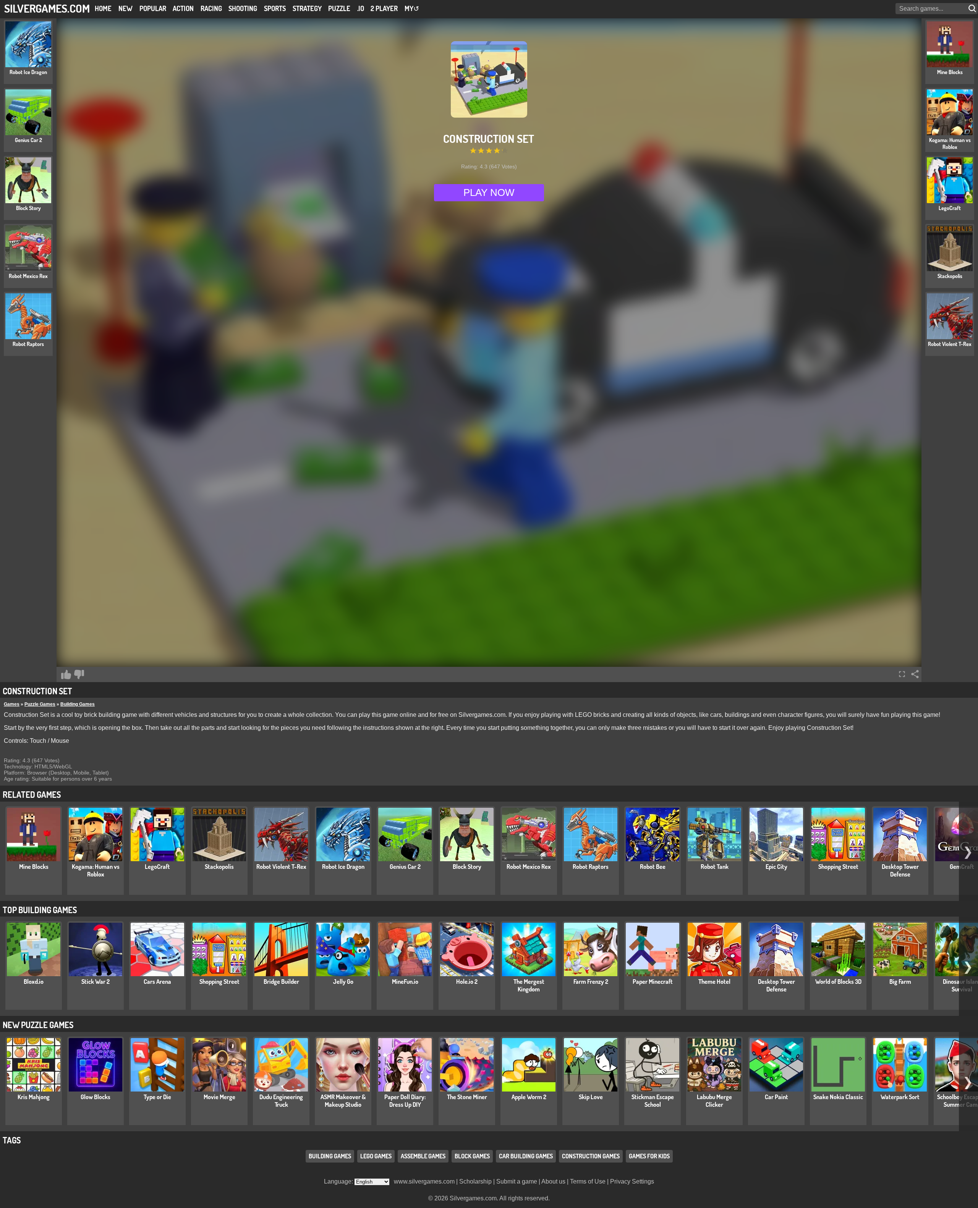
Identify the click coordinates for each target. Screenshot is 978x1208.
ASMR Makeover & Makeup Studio (343, 1100)
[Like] (66, 674)
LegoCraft (157, 866)
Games (11, 704)
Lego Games (376, 1156)
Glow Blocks (95, 1097)
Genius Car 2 (405, 866)
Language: (339, 1181)
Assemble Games (423, 1156)
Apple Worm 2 (529, 1097)
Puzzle (339, 8)
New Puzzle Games (38, 1024)
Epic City (776, 866)
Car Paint (776, 1097)
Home (103, 8)
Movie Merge (219, 1097)
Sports (275, 8)
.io (360, 8)
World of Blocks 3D (838, 981)
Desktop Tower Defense (900, 870)
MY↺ (412, 8)
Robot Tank (715, 866)
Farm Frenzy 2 (590, 981)
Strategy (307, 8)
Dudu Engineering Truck (281, 1100)
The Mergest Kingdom (528, 985)
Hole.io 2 (467, 981)
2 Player (384, 8)
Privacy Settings (632, 1181)
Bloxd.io (34, 981)
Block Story (467, 866)
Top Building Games (40, 909)
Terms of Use (588, 1181)
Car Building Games (526, 1156)
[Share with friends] (915, 674)
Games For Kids (649, 1156)
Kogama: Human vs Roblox (96, 870)
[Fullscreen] (902, 674)
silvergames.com (47, 8)
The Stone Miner (467, 1097)
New (125, 8)
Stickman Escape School (652, 1100)
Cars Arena (157, 981)
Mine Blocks (34, 866)
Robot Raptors (591, 866)
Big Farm (900, 981)
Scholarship (475, 1181)
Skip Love (591, 1097)
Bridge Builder (281, 981)
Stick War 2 (95, 981)
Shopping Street (838, 866)
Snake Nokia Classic (838, 1097)
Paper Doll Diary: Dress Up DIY (405, 1100)
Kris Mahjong (34, 1097)
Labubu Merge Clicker (714, 1100)
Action (183, 8)
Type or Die (157, 1097)
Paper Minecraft (653, 981)
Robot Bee (652, 866)
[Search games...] (973, 8)
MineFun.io (405, 981)
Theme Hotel (714, 981)
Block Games (472, 1156)
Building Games (77, 704)
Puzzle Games (39, 704)
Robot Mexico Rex (529, 866)
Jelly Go (343, 981)
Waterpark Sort (900, 1097)
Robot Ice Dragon (343, 866)
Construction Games (591, 1156)
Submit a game (516, 1181)
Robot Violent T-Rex (281, 866)
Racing (211, 8)
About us (553, 1181)
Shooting (242, 8)
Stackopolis (219, 866)
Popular (152, 8)
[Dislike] (79, 674)
